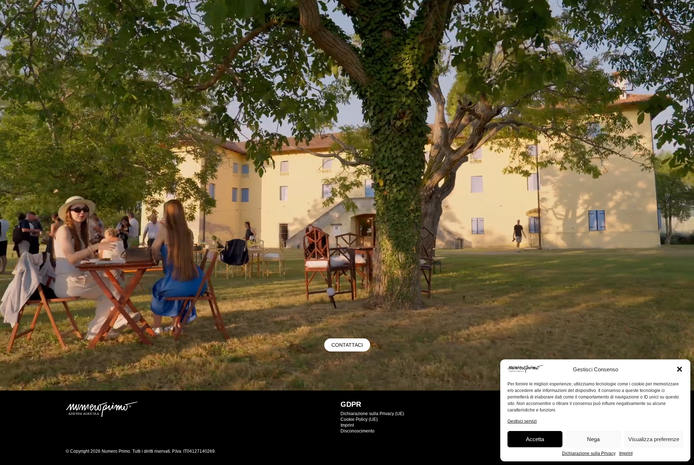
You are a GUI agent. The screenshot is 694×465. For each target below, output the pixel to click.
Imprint (626, 453)
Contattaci (347, 345)
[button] (679, 369)
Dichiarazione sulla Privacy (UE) (372, 413)
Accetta (535, 439)
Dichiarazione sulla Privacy (589, 453)
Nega (593, 439)
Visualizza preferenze (653, 439)
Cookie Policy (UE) (359, 419)
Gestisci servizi (522, 421)
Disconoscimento (357, 431)
